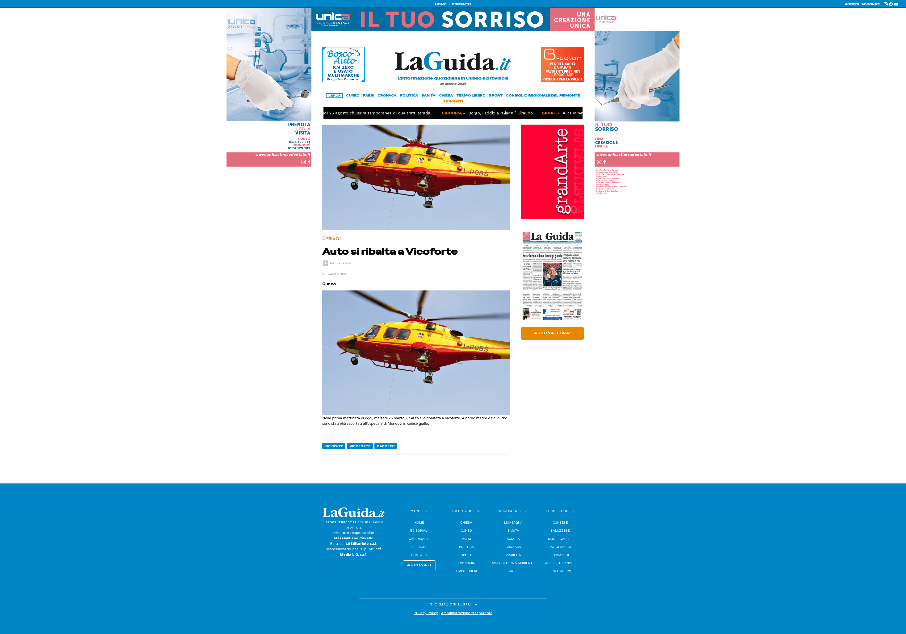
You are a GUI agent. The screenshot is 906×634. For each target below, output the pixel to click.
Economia (466, 563)
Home (419, 522)
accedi (852, 4)
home (441, 4)
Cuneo (466, 530)
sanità (428, 95)
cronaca (387, 95)
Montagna (513, 522)
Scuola (513, 539)
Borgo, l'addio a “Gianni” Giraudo (472, 113)
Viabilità (513, 555)
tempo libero (471, 95)
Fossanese (560, 555)
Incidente (334, 446)
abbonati (870, 4)
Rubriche (419, 547)
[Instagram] (886, 4)
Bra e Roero (560, 571)
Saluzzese (560, 530)
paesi (368, 95)
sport (496, 95)
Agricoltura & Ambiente (513, 563)
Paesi (466, 539)
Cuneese (560, 522)
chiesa (446, 95)
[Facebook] (891, 4)
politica (409, 95)
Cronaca (513, 547)
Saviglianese (560, 547)
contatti (461, 4)
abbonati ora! (552, 333)
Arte (513, 571)
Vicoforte (360, 446)
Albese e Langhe (560, 563)
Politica (466, 547)
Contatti (419, 555)
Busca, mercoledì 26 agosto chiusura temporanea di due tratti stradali (335, 113)
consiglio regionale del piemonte (543, 95)
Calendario (419, 539)
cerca (334, 95)
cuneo (353, 95)
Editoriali (419, 530)
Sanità (513, 530)
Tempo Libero (466, 571)
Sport (466, 555)
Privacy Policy (426, 613)
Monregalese (560, 539)
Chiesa (466, 522)
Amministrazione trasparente (466, 613)
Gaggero (386, 446)
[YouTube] (896, 4)
